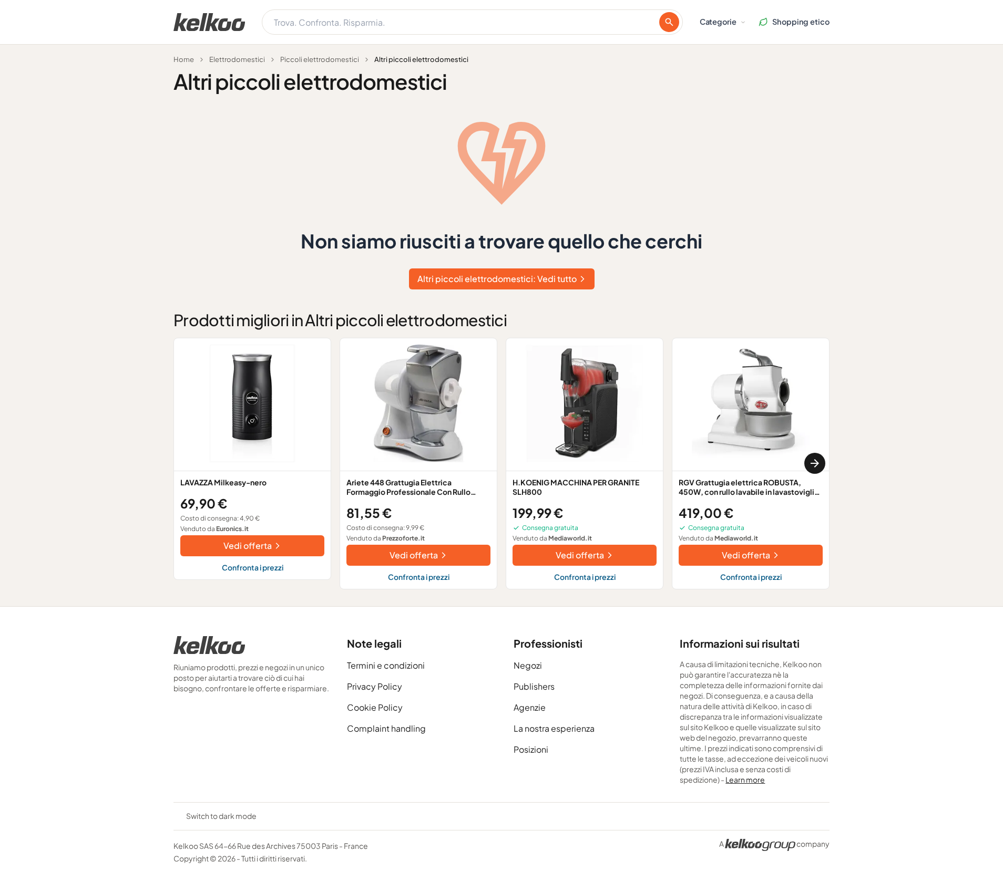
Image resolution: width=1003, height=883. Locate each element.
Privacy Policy (374, 686)
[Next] (814, 463)
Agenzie (530, 707)
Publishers (534, 686)
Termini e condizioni (386, 665)
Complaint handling (386, 728)
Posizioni (531, 749)
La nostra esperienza (554, 728)
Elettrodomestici (237, 59)
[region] (501, 463)
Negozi (528, 665)
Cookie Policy (375, 707)
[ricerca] (669, 22)
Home (183, 59)
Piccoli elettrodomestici (319, 59)
